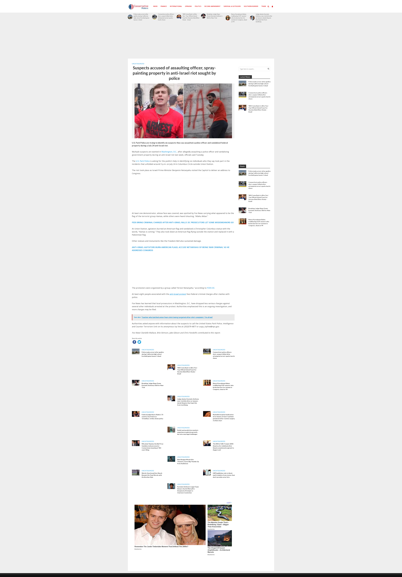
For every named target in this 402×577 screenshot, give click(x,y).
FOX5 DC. (211, 288)
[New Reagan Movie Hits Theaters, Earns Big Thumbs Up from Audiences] (171, 458)
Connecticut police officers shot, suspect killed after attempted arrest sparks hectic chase (166, 17)
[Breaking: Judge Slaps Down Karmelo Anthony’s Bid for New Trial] (203, 16)
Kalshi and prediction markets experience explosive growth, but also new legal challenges (187, 432)
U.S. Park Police (143, 161)
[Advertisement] (201, 41)
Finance (164, 6)
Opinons (188, 6)
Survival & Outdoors (232, 6)
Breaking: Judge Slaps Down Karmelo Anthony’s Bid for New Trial (214, 16)
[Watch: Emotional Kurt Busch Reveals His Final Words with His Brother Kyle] (136, 472)
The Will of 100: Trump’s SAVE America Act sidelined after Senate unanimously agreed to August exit (223, 447)
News (155, 6)
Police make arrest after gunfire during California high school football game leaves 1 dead (141, 17)
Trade (263, 6)
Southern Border (251, 6)
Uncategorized (138, 64)
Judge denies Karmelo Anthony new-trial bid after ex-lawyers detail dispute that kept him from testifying (264, 18)
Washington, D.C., (169, 151)
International (176, 6)
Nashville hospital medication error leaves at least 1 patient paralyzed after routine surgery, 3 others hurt (224, 417)
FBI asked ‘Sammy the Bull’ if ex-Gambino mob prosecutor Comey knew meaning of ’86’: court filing (153, 447)
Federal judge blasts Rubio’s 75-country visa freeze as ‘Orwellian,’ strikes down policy (153, 416)
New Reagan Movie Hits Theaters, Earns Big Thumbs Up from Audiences (188, 461)
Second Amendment (212, 6)
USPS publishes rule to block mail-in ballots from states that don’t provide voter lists (224, 475)
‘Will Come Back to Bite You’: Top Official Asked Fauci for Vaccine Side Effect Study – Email (190, 17)
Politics (198, 6)
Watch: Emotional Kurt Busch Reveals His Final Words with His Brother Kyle (152, 475)
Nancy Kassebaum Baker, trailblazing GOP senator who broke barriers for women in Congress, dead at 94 (239, 18)
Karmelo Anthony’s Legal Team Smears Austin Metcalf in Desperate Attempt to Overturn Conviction (188, 490)
